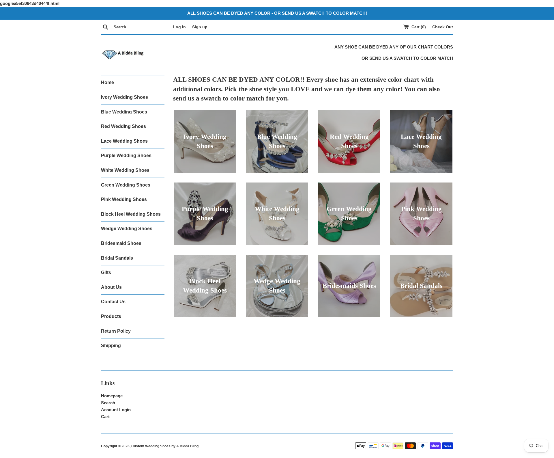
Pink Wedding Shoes (124, 199)
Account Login (116, 409)
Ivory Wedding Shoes (124, 97)
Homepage (112, 395)
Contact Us (113, 301)
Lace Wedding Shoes (124, 141)
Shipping (111, 345)
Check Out (442, 27)
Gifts (106, 272)
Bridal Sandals (117, 258)
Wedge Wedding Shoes (126, 228)
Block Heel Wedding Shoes (131, 214)
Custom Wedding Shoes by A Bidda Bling (165, 446)
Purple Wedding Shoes (126, 155)
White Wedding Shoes (125, 170)
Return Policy (116, 331)
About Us (111, 287)
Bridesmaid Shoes (121, 243)
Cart (105, 416)
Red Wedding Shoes (123, 126)
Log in (179, 27)
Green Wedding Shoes (125, 185)
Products (111, 316)
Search (108, 402)
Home (107, 82)
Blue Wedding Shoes (124, 111)
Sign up (199, 27)
